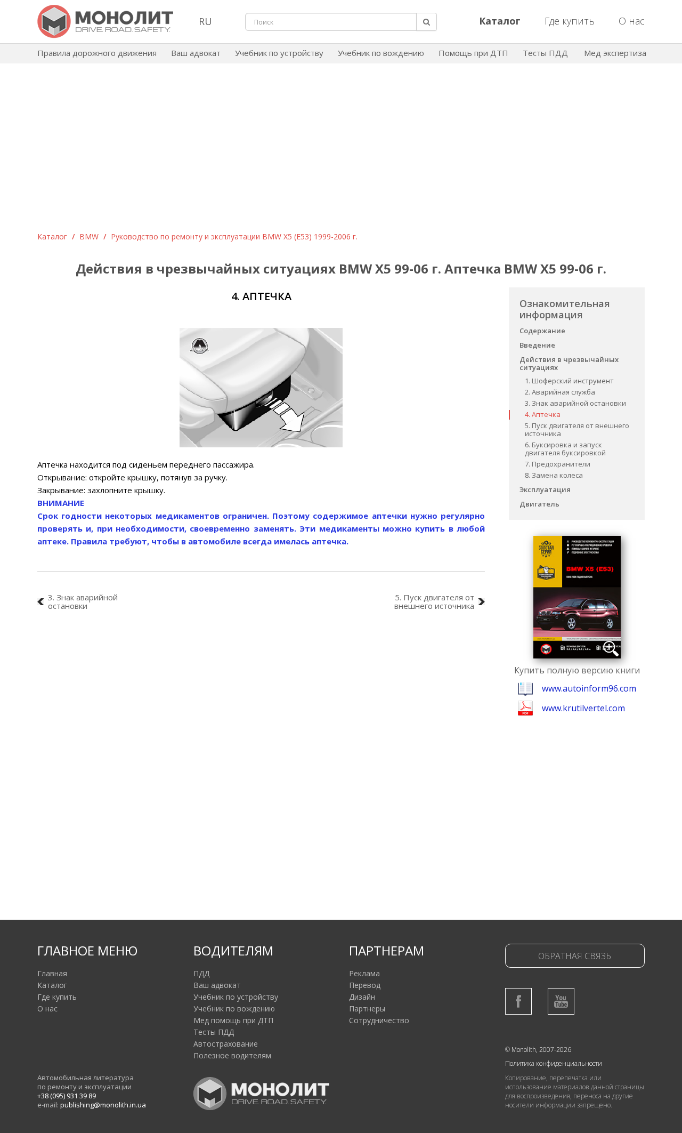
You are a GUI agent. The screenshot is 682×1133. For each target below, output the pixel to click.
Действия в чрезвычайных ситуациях (569, 363)
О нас (632, 20)
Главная (52, 973)
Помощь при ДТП (473, 52)
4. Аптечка (543, 414)
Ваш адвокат (196, 52)
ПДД (201, 973)
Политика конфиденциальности (553, 1063)
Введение (537, 345)
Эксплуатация (545, 489)
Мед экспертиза (615, 52)
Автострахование (225, 1044)
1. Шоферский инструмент (569, 380)
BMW (89, 236)
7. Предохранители (557, 464)
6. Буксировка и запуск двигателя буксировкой (565, 448)
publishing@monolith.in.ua (103, 1105)
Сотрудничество (379, 1020)
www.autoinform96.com (589, 688)
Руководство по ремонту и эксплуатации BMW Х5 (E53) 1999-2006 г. (234, 236)
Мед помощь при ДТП (233, 1020)
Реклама (364, 973)
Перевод (364, 985)
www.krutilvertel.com (583, 708)
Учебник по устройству (279, 52)
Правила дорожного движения (97, 52)
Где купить (570, 20)
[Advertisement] (341, 151)
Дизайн (362, 997)
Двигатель (539, 504)
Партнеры (367, 1008)
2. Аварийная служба (560, 392)
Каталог (52, 236)
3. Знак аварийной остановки (575, 403)
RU (205, 21)
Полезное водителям (232, 1055)
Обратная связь (574, 956)
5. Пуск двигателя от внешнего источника (577, 429)
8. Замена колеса (554, 475)
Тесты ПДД (545, 52)
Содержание (542, 330)
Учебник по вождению (381, 52)
